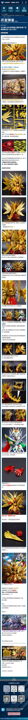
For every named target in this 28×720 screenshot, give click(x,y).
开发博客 (5, 14)
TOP (2, 14)
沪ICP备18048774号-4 (14, 718)
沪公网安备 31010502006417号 (23, 718)
